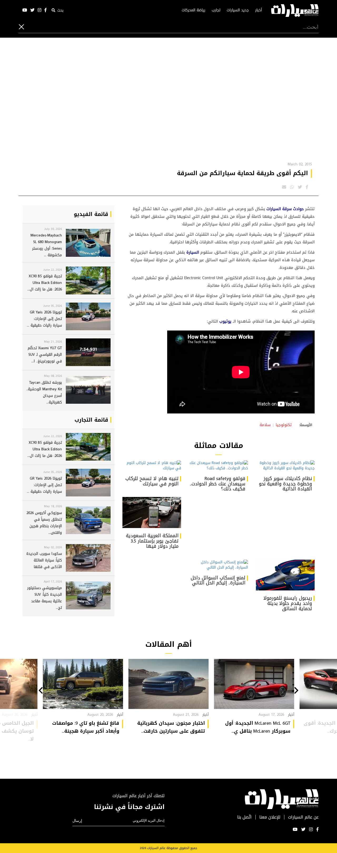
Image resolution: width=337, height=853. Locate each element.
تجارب (216, 10)
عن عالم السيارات (303, 817)
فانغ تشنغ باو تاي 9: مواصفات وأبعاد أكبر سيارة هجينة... (85, 727)
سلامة (265, 424)
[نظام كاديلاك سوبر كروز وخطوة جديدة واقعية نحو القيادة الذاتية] (285, 465)
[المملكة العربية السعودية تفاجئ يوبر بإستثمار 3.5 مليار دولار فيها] (151, 512)
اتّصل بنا (244, 817)
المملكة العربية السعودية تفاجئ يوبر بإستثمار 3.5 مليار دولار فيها (152, 541)
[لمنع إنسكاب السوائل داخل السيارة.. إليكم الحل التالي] (218, 565)
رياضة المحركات (193, 10)
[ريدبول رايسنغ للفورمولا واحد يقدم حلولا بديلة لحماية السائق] (285, 575)
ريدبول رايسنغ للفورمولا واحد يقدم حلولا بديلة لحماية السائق (287, 603)
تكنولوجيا (284, 424)
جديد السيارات (238, 10)
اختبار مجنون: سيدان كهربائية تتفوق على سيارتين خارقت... (171, 727)
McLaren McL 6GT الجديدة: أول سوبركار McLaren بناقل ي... (257, 727)
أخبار (258, 10)
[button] (296, 691)
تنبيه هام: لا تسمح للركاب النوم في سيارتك (152, 481)
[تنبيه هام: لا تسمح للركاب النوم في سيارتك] (151, 465)
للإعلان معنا (269, 817)
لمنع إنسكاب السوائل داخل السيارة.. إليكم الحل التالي (218, 580)
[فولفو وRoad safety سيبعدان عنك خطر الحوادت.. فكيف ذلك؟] (218, 465)
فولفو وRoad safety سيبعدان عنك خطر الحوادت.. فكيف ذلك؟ (217, 484)
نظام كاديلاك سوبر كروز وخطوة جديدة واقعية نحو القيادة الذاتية (285, 484)
